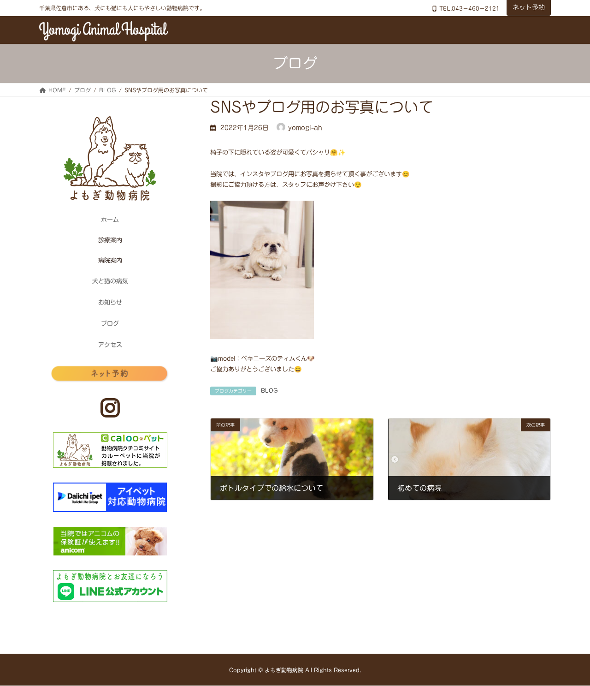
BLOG (269, 390)
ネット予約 (529, 7)
